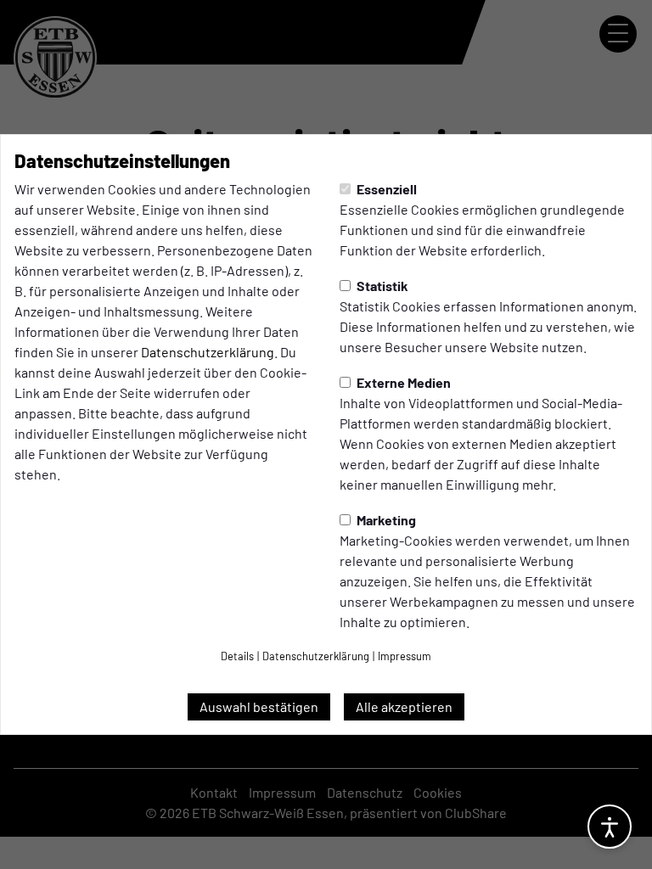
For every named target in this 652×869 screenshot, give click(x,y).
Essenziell (385, 189)
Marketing (385, 520)
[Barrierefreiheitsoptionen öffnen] (609, 827)
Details (237, 656)
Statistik (381, 286)
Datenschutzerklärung (207, 352)
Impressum (404, 656)
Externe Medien (402, 382)
